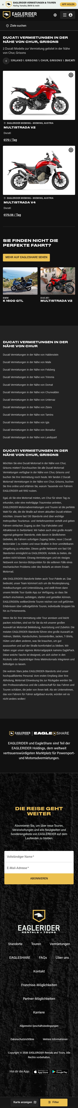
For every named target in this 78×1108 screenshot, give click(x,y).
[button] (39, 107)
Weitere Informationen (55, 1039)
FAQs (43, 958)
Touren (36, 944)
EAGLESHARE (19, 958)
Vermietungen (60, 944)
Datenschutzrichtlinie (22, 1039)
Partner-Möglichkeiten (39, 999)
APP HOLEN (68, 4)
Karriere (39, 1012)
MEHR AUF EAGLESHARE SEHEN (26, 257)
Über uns (62, 958)
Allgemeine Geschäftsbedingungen (39, 1026)
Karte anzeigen (22, 1102)
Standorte (15, 944)
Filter (55, 1102)
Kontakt (39, 971)
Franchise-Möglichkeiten (39, 985)
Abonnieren (39, 878)
